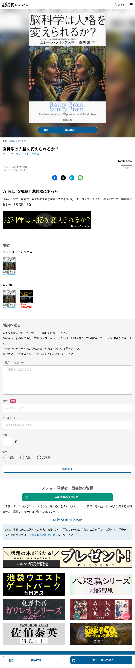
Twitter (63, 177)
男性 (11, 457)
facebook (54, 177)
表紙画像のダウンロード (69, 497)
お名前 (6, 401)
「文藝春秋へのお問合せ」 (42, 535)
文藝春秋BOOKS (14, 4)
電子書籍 (22, 141)
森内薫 (35, 154)
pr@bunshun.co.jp (67, 519)
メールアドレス (11, 418)
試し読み (70, 130)
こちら (38, 354)
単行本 (12, 141)
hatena (71, 177)
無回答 (46, 457)
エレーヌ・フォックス (16, 154)
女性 (28, 457)
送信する (67, 469)
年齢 (5, 435)
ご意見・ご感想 (11, 362)
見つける (119, 4)
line (80, 177)
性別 (5, 452)
